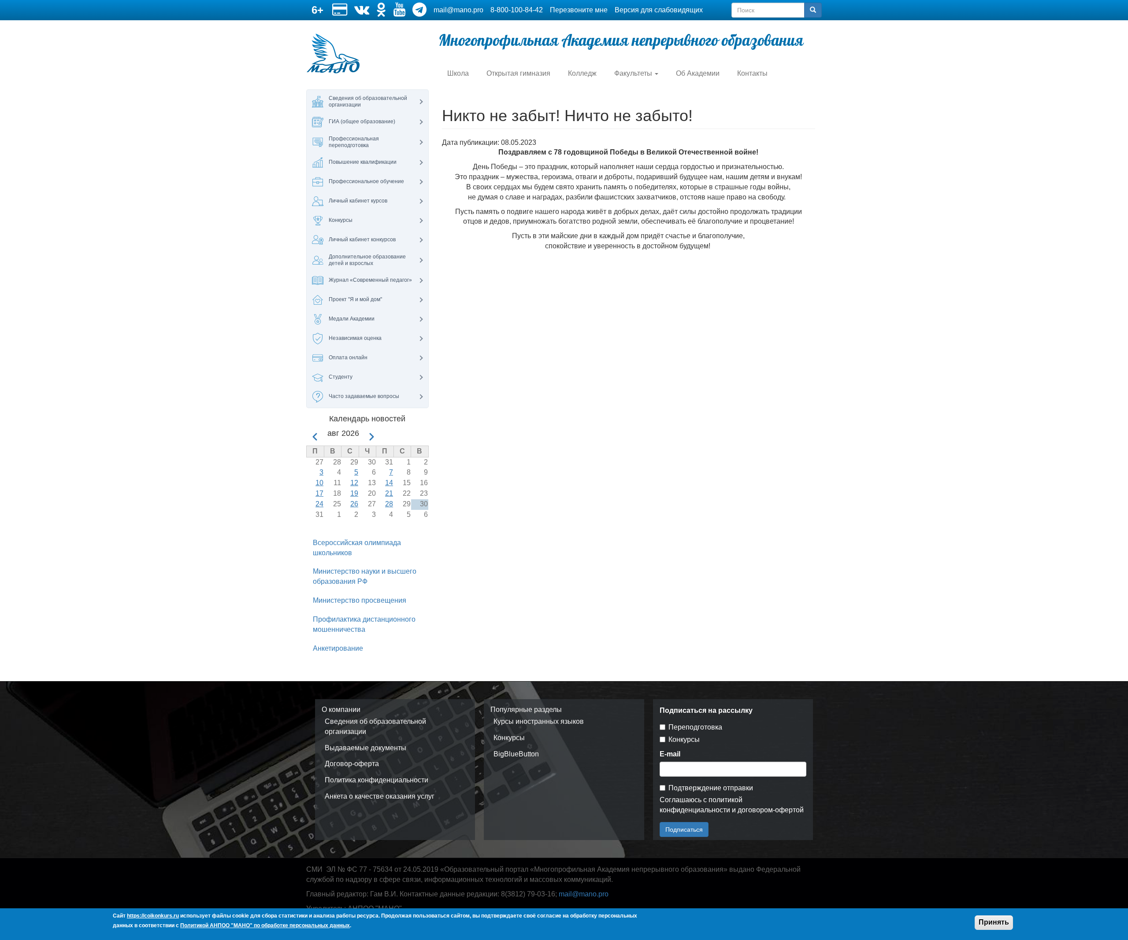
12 (354, 483)
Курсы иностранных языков (539, 721)
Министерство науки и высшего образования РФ (364, 576)
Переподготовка (695, 727)
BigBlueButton (516, 754)
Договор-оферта (352, 763)
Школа (458, 73)
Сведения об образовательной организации (375, 726)
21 (389, 493)
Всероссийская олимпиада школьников (357, 548)
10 (319, 483)
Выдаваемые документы (365, 748)
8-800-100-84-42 (516, 10)
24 (319, 504)
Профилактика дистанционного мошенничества (364, 624)
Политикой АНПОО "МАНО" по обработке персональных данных (265, 926)
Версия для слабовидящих (659, 10)
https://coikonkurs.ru (153, 916)
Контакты (752, 73)
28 (389, 504)
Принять (994, 922)
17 (319, 493)
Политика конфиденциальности (376, 780)
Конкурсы (509, 737)
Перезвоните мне (579, 10)
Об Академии (698, 73)
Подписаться (684, 829)
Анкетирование (338, 648)
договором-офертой (771, 810)
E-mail (670, 754)
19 (354, 493)
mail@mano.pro (458, 10)
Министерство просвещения (359, 600)
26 (354, 504)
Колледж (582, 73)
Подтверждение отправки (710, 788)
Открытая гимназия (518, 73)
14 (389, 483)
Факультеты (634, 73)
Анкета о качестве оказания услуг (379, 796)
